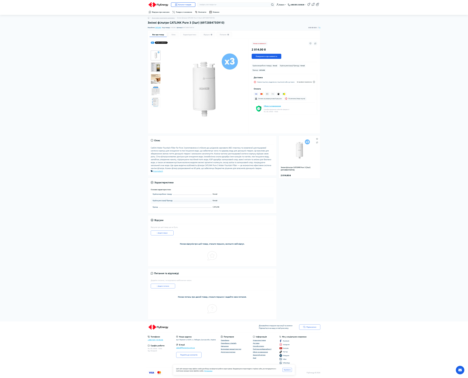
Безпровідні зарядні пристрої (231, 349)
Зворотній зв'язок (259, 355)
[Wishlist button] (310, 43)
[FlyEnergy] (190, 327)
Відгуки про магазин (161, 12)
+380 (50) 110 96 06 (155, 340)
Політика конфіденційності (262, 349)
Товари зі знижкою (184, 12)
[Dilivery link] (314, 82)
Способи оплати (258, 346)
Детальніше (208, 371)
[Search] (272, 4)
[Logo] (158, 4)
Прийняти (287, 370)
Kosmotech (158, 171)
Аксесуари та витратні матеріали (163, 18)
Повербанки (225, 340)
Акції (254, 358)
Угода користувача (259, 340)
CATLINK (158, 27)
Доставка (256, 343)
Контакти (202, 12)
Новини (216, 12)
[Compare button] (315, 43)
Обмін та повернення (272, 106)
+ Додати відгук (162, 233)
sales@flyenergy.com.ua (185, 348)
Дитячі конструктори (228, 352)
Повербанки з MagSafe (228, 343)
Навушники (225, 346)
